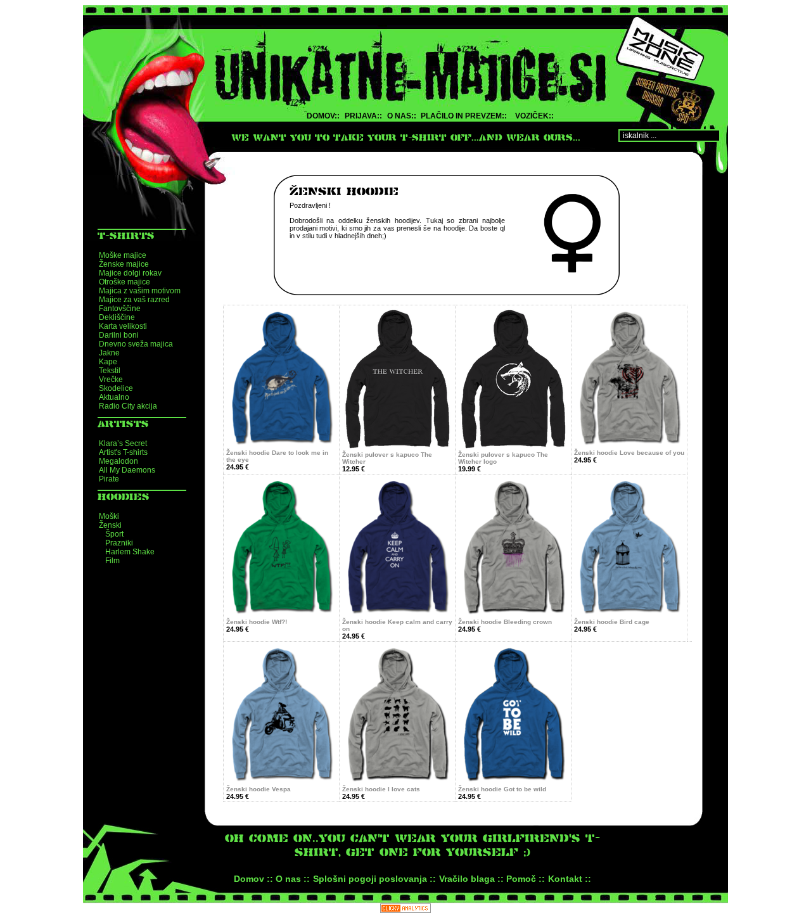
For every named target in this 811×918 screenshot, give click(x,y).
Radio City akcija (128, 406)
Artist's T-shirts (123, 452)
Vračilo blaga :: (471, 879)
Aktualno (114, 397)
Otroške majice (124, 281)
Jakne (109, 352)
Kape (108, 361)
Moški (109, 516)
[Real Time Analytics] (405, 909)
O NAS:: (401, 116)
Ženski (110, 525)
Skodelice (116, 388)
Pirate (109, 479)
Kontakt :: (569, 879)
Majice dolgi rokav (130, 273)
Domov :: (253, 879)
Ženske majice (124, 264)
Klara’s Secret (123, 443)
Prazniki (119, 543)
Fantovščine (120, 308)
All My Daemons (127, 470)
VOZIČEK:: (534, 116)
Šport (114, 534)
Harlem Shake (130, 551)
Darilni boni (119, 335)
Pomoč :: (525, 879)
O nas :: (293, 879)
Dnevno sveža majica (136, 344)
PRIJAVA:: (363, 116)
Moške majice (122, 255)
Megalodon (118, 461)
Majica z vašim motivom (140, 290)
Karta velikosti (123, 326)
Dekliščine (117, 317)
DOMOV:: (323, 116)
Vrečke (111, 379)
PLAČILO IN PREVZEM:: (464, 116)
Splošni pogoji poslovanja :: (374, 879)
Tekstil (109, 370)
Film (112, 560)
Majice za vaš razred (134, 299)
